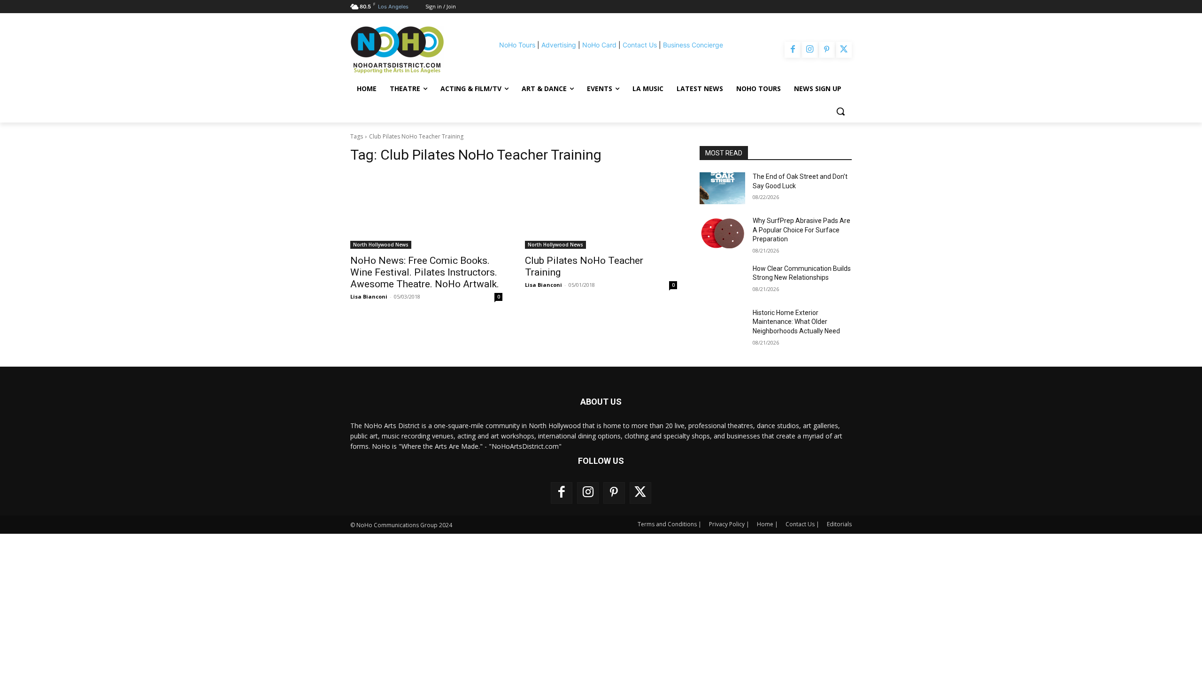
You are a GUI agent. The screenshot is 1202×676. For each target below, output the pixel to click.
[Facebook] (793, 50)
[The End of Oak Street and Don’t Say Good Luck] (722, 188)
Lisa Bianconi (368, 296)
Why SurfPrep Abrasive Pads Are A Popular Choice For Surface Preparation (801, 230)
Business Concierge (693, 45)
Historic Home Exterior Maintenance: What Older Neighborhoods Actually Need (796, 322)
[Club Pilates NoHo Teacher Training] (601, 211)
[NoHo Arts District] (410, 49)
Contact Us (640, 45)
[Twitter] (844, 50)
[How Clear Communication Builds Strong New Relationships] (722, 280)
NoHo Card (599, 45)
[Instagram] (809, 50)
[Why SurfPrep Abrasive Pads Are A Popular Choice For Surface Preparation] (722, 232)
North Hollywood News (380, 244)
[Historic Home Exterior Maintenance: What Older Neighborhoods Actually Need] (722, 324)
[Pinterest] (827, 50)
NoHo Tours (517, 45)
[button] (840, 111)
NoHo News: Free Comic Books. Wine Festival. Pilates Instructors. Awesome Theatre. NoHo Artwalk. (424, 272)
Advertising (558, 45)
